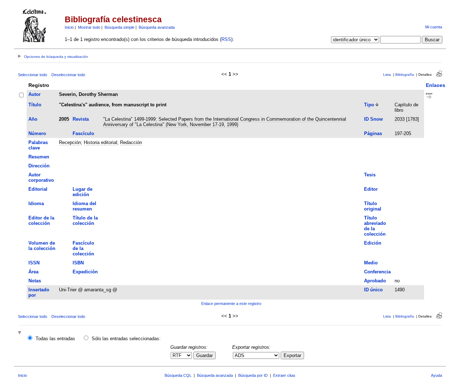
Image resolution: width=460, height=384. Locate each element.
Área (33, 271)
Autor (34, 94)
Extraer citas (284, 375)
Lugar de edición (82, 191)
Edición (372, 243)
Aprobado (375, 280)
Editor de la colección (41, 220)
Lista (387, 75)
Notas (34, 280)
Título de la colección (85, 220)
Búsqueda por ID (253, 375)
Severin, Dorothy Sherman (88, 94)
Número (37, 133)
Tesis (370, 174)
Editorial (37, 189)
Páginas (373, 133)
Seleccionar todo (32, 75)
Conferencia (377, 271)
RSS (226, 39)
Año (32, 119)
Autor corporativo (41, 177)
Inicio (69, 27)
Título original (372, 206)
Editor (371, 189)
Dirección (39, 165)
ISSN (34, 262)
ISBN (78, 262)
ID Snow (373, 119)
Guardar (204, 355)
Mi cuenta (433, 27)
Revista (81, 119)
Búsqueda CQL (178, 375)
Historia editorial (100, 142)
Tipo (369, 104)
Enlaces (435, 85)
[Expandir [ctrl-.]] (20, 333)
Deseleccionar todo (68, 75)
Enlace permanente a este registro (231, 303)
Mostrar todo (89, 27)
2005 (64, 119)
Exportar (292, 355)
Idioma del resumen (84, 206)
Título (34, 104)
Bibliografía (404, 75)
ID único (373, 289)
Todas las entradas (55, 338)
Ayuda (436, 375)
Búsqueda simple (119, 27)
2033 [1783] (407, 119)
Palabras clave (38, 145)
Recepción (70, 142)
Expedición (85, 271)
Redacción (131, 142)
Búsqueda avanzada (157, 27)
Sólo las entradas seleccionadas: (126, 338)
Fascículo (83, 133)
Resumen (38, 156)
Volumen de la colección (41, 245)
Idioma (36, 203)
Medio (371, 262)
